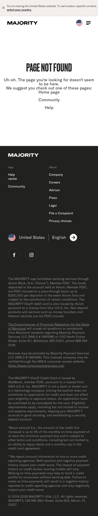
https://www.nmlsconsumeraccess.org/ (36, 366)
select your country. (19, 9)
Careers (54, 182)
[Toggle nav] (88, 23)
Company (56, 175)
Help (49, 107)
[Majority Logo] (22, 23)
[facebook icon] (14, 254)
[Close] (3, 8)
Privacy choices (60, 220)
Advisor (54, 190)
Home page (49, 92)
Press (53, 198)
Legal (53, 205)
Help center (12, 177)
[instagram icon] (31, 254)
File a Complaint (61, 213)
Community (49, 99)
